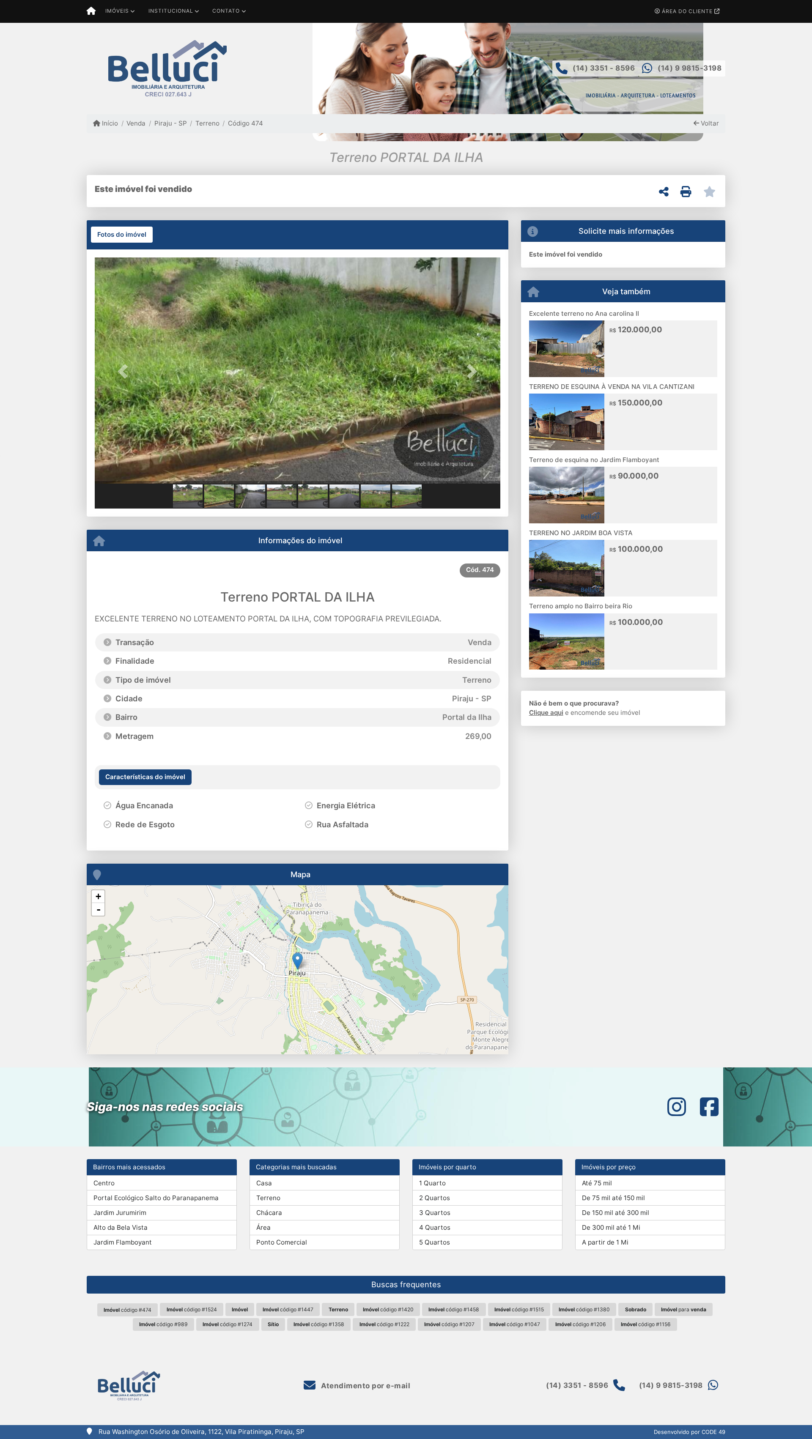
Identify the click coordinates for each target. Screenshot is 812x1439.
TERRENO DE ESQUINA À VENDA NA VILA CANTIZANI (611, 387)
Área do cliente (687, 11)
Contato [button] (226, 11)
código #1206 (580, 1324)
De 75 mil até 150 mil (613, 1198)
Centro (104, 1183)
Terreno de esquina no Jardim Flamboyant (594, 460)
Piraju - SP (170, 123)
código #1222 (384, 1324)
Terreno (207, 123)
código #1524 (192, 1309)
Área (263, 1227)
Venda (135, 123)
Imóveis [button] (117, 11)
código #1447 (288, 1309)
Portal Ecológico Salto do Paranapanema (156, 1198)
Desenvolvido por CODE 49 (689, 1431)
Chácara (269, 1213)
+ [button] (98, 896)
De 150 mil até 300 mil (615, 1213)
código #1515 (519, 1309)
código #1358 (319, 1324)
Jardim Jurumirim (119, 1213)
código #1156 (646, 1324)
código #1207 (449, 1324)
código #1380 (584, 1309)
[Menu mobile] (91, 11)
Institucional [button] (170, 11)
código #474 (127, 1310)
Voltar (709, 123)
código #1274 (227, 1324)
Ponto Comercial (281, 1242)
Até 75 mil (597, 1183)
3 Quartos (434, 1213)
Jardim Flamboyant (122, 1242)
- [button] (99, 909)
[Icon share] (677, 1107)
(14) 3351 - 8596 (604, 68)
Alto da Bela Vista (120, 1227)
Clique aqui (546, 713)
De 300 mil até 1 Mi (611, 1227)
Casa (264, 1183)
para (683, 1309)
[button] (125, 371)
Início (109, 123)
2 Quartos (434, 1198)
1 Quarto (432, 1183)
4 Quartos (434, 1227)
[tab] (122, 235)
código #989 (163, 1324)
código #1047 (514, 1324)
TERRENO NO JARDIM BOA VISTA (581, 533)
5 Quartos (434, 1242)
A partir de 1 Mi (605, 1242)
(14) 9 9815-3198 (689, 68)
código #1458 (453, 1309)
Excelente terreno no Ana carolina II (584, 313)
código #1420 (388, 1309)
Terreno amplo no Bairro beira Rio (580, 606)
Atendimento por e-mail (364, 1386)
